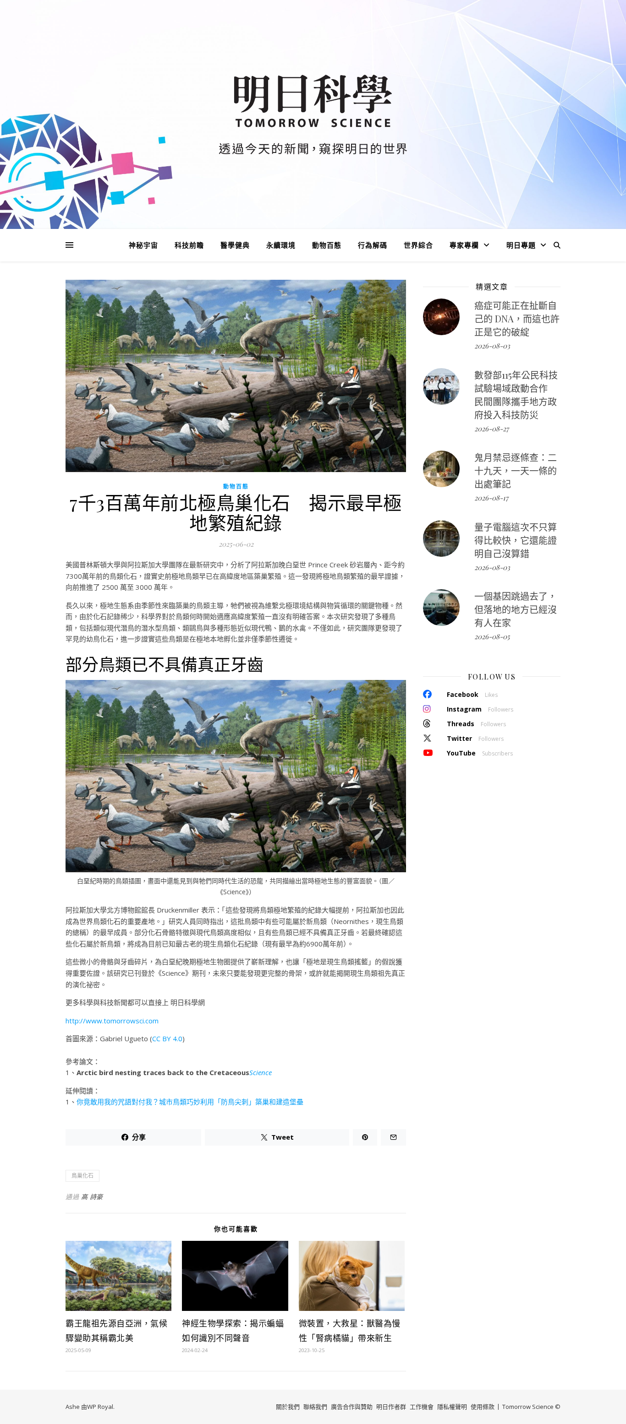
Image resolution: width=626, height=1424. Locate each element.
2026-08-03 (492, 345)
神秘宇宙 (143, 245)
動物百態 (326, 245)
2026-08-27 (491, 428)
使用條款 (482, 1406)
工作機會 (422, 1406)
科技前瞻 (189, 245)
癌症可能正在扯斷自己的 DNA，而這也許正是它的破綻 (517, 318)
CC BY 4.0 (167, 1038)
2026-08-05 (492, 636)
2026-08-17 (491, 497)
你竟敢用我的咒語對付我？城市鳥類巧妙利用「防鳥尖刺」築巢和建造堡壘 (190, 1101)
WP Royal (100, 1406)
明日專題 (521, 245)
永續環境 (281, 245)
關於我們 (288, 1406)
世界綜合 (418, 245)
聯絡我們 (315, 1406)
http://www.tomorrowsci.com (112, 1020)
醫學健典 (235, 245)
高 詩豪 (92, 1196)
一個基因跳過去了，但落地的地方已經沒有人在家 (515, 609)
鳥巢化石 (82, 1175)
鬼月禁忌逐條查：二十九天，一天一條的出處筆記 (515, 470)
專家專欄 (464, 245)
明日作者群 (391, 1406)
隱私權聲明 (452, 1406)
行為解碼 (372, 245)
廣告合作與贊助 (352, 1406)
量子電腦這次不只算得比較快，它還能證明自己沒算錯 (515, 540)
